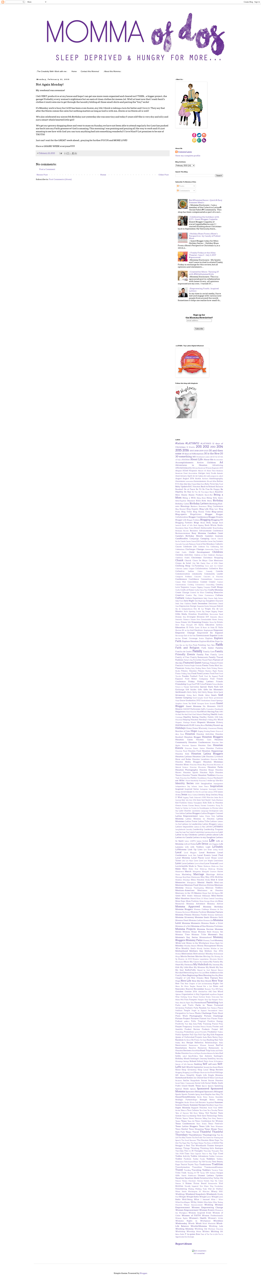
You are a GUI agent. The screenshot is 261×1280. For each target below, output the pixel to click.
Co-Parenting (198, 566)
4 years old (208, 457)
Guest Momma (193, 706)
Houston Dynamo (189, 745)
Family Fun (203, 654)
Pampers (193, 1000)
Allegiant (178, 471)
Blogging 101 (217, 520)
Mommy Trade (208, 940)
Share (220, 1067)
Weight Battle (192, 1197)
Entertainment (202, 635)
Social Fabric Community (184, 1083)
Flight (214, 671)
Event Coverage (189, 638)
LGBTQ (193, 841)
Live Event (208, 850)
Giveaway (180, 695)
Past (208, 1008)
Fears (210, 660)
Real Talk (219, 1040)
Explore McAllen (207, 641)
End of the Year (190, 636)
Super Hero (219, 1105)
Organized (204, 994)
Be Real (187, 492)
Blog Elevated (180, 509)
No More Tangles (188, 986)
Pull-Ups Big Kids (206, 1035)
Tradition (217, 1164)
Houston (190, 734)
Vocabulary (219, 1186)
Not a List (207, 986)
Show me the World (207, 1072)
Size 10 (206, 1078)
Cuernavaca (209, 595)
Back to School (208, 486)
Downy (220, 619)
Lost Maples (208, 861)
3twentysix (200, 457)
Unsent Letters (206, 1175)
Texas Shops (210, 1129)
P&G (182, 1000)
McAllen (219, 877)
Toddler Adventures (199, 1156)
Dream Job (186, 622)
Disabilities (203, 614)
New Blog (215, 975)
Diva (184, 617)
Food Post (214, 673)
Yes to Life (214, 1234)
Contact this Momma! (90, 71)
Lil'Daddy (217, 846)
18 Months (191, 447)
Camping (204, 538)
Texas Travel (192, 1132)
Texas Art (191, 1121)
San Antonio (206, 1056)
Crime (200, 595)
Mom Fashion (192, 901)
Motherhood (181, 951)
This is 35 (189, 1151)
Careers (219, 541)
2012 (206, 446)
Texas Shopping (196, 1129)
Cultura (219, 595)
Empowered (202, 633)
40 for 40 (216, 457)
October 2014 (191, 992)
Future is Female (182, 687)
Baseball (179, 489)
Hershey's (203, 720)
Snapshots (195, 1080)
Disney (178, 617)
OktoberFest (202, 992)
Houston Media (217, 759)
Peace (220, 1008)
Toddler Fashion (183, 1159)
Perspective (180, 1013)
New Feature (211, 978)
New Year (217, 980)
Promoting (179, 1032)
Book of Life (187, 525)
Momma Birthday (213, 907)
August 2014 (188, 478)
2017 (192, 451)
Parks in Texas (203, 1005)
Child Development (199, 552)
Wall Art (211, 1189)
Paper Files (190, 1003)
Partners (189, 1008)
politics (186, 1021)
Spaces (204, 1086)
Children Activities (184, 555)
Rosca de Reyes (195, 1053)
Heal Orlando (197, 714)
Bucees (186, 531)
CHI (221, 549)
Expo (217, 641)
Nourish (189, 989)
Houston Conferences (199, 742)
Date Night (189, 601)
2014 (220, 446)
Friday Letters (205, 681)
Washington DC (194, 1191)
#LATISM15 (206, 444)
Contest (220, 582)
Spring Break (200, 1094)
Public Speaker (182, 1035)
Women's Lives (215, 1218)
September (198, 1067)
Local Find (217, 855)
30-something (183, 456)
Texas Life (204, 1126)
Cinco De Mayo (200, 560)
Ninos (177, 986)
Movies (199, 956)
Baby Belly (183, 484)
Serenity (206, 1067)
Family (197, 651)
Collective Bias (216, 568)
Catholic (219, 544)
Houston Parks (215, 767)
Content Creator (207, 582)
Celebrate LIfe (190, 547)
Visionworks (212, 1183)
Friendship (180, 684)
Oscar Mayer (193, 997)
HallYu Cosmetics (207, 709)
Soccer (204, 1080)
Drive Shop (179, 625)
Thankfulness (195, 1135)
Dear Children (185, 604)
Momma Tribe (199, 934)
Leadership (198, 829)
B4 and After (211, 481)
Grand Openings (217, 700)
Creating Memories (214, 592)
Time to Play (207, 1154)
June (199, 800)
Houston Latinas (183, 756)
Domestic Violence (182, 619)
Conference (181, 579)
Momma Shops (190, 932)
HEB (216, 717)
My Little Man (186, 967)
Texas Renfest (181, 1129)
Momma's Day (215, 934)
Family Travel (216, 657)
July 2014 (192, 800)
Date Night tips (200, 601)
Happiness (180, 711)
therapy (178, 1148)
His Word (218, 720)
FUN (197, 684)
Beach (211, 492)
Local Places (197, 858)
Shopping (178, 1072)
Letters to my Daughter (204, 837)
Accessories (218, 460)
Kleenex (178, 805)
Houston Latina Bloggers (207, 753)
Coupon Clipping (196, 587)
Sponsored (203, 1088)
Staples (208, 1094)
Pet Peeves (190, 1013)
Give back (218, 692)
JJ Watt (178, 797)
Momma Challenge (201, 909)
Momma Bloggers (184, 909)
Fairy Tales (211, 645)
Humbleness (202, 778)
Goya (177, 700)
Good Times (208, 698)
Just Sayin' (206, 800)
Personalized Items (215, 1011)
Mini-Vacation (182, 898)
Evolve (201, 638)
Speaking (219, 1086)
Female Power (216, 663)
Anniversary (181, 476)
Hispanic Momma (206, 722)
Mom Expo (180, 901)
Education (180, 627)
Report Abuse (183, 1243)
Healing (206, 714)
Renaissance (181, 1045)
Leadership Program (213, 829)
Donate (193, 619)
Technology (212, 1116)
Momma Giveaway (184, 917)
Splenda (193, 1089)
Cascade (178, 544)
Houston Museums (198, 767)
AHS (221, 468)
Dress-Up (212, 622)
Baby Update (181, 486)
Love (178, 863)
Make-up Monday (215, 869)
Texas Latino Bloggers (186, 1126)
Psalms (220, 1032)
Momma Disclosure (182, 912)
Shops (197, 1072)
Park (221, 1003)
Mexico (198, 893)
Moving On (208, 956)
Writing (215, 1231)
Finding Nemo (200, 668)
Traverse (215, 1170)
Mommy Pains (194, 940)
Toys (196, 1164)
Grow (207, 703)
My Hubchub (201, 964)
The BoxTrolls (197, 1138)
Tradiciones (205, 1164)
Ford (201, 676)
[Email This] (65, 153)
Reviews (187, 1050)
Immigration (218, 784)
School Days (202, 1061)
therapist (219, 1146)
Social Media (211, 1083)
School (193, 1061)
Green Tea (187, 703)
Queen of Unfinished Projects (188, 1037)
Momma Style (204, 932)
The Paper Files (184, 1143)
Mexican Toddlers (214, 888)
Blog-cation (217, 512)
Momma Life (208, 920)
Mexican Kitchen (206, 885)
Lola (183, 861)
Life (212, 840)
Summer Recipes (198, 1105)
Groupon (200, 703)
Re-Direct (187, 1040)
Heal (190, 714)
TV (198, 1173)
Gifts (200, 690)
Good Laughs (197, 698)
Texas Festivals (215, 1124)
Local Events (204, 855)
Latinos (220, 824)
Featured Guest (192, 662)
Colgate (191, 569)
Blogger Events (215, 517)
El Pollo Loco (192, 627)
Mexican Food (191, 885)
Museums (179, 962)
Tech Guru (201, 1116)
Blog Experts (192, 509)
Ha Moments (209, 706)
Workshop (180, 1231)
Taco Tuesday (212, 1110)
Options (178, 994)
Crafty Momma (215, 590)
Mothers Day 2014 (214, 951)
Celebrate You (203, 547)
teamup (193, 1116)
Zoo (185, 1237)
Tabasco (184, 1110)
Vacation (179, 1178)
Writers (205, 1231)
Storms (211, 1097)
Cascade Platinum (189, 544)
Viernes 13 (179, 1183)
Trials (221, 1170)
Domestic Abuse (216, 617)
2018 (196, 451)
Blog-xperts (181, 514)
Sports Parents (188, 1094)
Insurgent (212, 789)
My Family (214, 962)
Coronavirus (200, 585)
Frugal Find (191, 684)
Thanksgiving (209, 1135)
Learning (199, 832)
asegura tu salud (216, 476)
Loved (220, 863)
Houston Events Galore (195, 748)
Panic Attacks (180, 1003)
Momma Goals (202, 917)
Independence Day (182, 786)
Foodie (185, 676)
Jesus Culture (193, 795)
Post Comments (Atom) (60, 179)
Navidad (179, 973)
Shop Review (216, 1070)
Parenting (212, 1002)
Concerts (197, 577)
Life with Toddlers (194, 847)
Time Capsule (195, 1154)
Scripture (219, 1061)
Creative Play (191, 595)
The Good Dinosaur (188, 1140)
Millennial (197, 896)
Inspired (179, 789)
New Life (186, 980)
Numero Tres (210, 989)
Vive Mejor (204, 1186)
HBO (221, 712)
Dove (198, 619)
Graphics (178, 703)
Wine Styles (208, 1202)
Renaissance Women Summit (201, 1045)
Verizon (200, 1181)
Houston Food (194, 751)
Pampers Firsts (217, 1000)
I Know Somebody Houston (195, 781)
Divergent (191, 617)
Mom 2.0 (199, 898)
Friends (219, 682)
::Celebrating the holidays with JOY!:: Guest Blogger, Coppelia (204, 218)
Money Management (206, 946)
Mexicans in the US (184, 893)
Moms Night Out (216, 943)
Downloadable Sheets (209, 619)
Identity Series (184, 783)
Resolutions (181, 1048)
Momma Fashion (198, 912)
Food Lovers (203, 673)
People (187, 1010)
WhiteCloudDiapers (182, 1202)
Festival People (189, 665)
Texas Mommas (217, 1126)
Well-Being (187, 1199)
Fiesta (205, 665)
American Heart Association (186, 473)
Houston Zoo (185, 778)
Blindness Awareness (199, 506)
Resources (202, 1048)
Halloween (195, 709)
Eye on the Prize (186, 645)
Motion (178, 954)
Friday (191, 681)
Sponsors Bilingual (195, 1091)
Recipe (190, 1042)
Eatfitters (219, 625)
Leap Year (185, 832)
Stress (212, 1100)
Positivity (179, 1024)
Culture (179, 598)
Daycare (219, 601)
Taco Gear (203, 1110)
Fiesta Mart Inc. (216, 665)
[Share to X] (70, 153)
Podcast (178, 1021)
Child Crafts (181, 552)
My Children (204, 962)
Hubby (193, 778)
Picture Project (182, 1018)
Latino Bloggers (209, 824)
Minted (193, 898)
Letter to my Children (186, 835)
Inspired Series (192, 789)
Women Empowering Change (207, 1207)
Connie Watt (180, 582)
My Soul (179, 970)
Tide (221, 1151)
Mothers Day (196, 951)
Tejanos (185, 1118)
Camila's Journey (214, 536)
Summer (219, 1102)
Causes (178, 547)
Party (196, 1008)
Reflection (199, 1043)
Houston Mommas (213, 762)
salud (185, 1056)
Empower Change (185, 633)
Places (214, 1018)
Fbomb (204, 660)
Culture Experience (194, 598)
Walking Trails (201, 1189)
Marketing (186, 874)
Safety (178, 1056)
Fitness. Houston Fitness (192, 671)
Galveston (194, 687)
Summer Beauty (182, 1105)
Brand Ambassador (203, 528)
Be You (195, 492)
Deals (177, 604)
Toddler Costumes (216, 1156)
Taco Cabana (193, 1110)
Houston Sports (190, 772)
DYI (195, 625)
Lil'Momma (181, 849)
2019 (201, 451)
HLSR (191, 725)
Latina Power (191, 821)
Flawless (208, 671)
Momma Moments (191, 923)
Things (186, 1148)
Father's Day (188, 660)
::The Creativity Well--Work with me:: (51, 71)
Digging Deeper (217, 611)
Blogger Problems (193, 520)
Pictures (195, 1018)
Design (193, 606)
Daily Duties (218, 598)
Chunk (179, 560)
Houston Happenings (212, 751)
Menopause (191, 883)
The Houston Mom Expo (208, 1140)
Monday (179, 946)
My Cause (194, 962)
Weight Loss (205, 1197)
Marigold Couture (209, 871)
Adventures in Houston (191, 465)
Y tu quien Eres (192, 1234)
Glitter (207, 695)
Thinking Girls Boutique (211, 1148)
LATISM (209, 827)
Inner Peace (204, 786)
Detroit (220, 606)
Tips (215, 1154)
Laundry (189, 829)
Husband (217, 778)
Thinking (195, 1148)
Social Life (200, 1083)
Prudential (212, 1032)
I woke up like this (214, 780)
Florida (220, 671)
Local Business (207, 852)
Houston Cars (203, 740)
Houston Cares (184, 740)
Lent (220, 832)
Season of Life (181, 1064)
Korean (184, 805)
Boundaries (179, 528)
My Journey (214, 965)
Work (198, 1223)
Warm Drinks (181, 1191)
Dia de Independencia (183, 609)
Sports (178, 1094)
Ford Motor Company (196, 679)
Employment (208, 630)
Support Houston (199, 1108)
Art (194, 476)
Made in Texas (196, 866)
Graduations (205, 700)
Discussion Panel (216, 614)
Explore (208, 638)
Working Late (216, 1226)
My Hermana (187, 965)
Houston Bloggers (212, 737)
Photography (195, 1016)
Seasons (190, 1064)
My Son (219, 967)
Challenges (190, 549)
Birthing (213, 504)
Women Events (207, 1210)
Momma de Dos (216, 909)
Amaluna (219, 471)
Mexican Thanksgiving (194, 888)
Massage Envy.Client (183, 877)
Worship (191, 1231)
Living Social (218, 850)
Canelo (183, 541)
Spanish (211, 1086)
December (203, 603)
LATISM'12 (218, 827)
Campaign (194, 539)
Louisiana (218, 861)
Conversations (180, 585)
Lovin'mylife (181, 866)
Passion (202, 1008)
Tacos (220, 1110)
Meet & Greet (217, 880)
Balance (219, 487)
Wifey (194, 1202)
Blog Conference (215, 506)
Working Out (201, 1229)
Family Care (208, 652)
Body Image (212, 523)
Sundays (210, 1105)
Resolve (192, 1048)
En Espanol (216, 633)
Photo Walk (181, 1016)
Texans (177, 1121)
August (178, 478)
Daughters (210, 601)
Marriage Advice (214, 874)
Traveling (187, 1170)
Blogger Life (180, 520)
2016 (185, 450)
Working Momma (184, 1229)
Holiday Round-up (214, 725)
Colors (200, 571)
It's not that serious (206, 792)
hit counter (199, 1253)
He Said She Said (181, 714)
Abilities (186, 460)
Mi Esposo (216, 893)
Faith (219, 644)
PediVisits (179, 1011)
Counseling (210, 585)
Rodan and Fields (216, 1051)
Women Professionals (212, 1216)
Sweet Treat (212, 1108)
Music (186, 962)
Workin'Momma (199, 1226)
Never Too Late (199, 973)
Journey (178, 800)
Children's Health (182, 558)
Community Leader (213, 574)
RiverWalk (196, 1051)
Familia (219, 648)
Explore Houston (190, 641)
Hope (194, 731)
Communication (182, 574)
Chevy (216, 549)
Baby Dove (200, 484)
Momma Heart (181, 920)
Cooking (190, 585)
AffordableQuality (183, 468)
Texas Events (201, 1124)
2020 (206, 451)
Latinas (213, 821)
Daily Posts (179, 601)
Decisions (213, 603)
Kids (205, 803)
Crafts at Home (187, 590)
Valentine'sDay (206, 1178)
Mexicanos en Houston (210, 890)
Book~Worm (210, 525)
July (187, 800)
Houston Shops (206, 770)
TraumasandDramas (213, 1167)
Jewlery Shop (217, 795)
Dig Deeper (206, 611)
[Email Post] (60, 153)
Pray (221, 1024)
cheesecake (209, 549)
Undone (212, 1173)
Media (207, 880)
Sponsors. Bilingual (213, 1091)
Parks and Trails (184, 1005)
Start (214, 1094)
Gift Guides (191, 690)
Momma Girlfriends (215, 915)
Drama (177, 622)
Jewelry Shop (204, 795)
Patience (214, 1008)
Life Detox (202, 843)
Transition (197, 1167)
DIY (207, 617)
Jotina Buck (218, 797)
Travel (179, 1169)
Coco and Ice (210, 566)
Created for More (197, 593)
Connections (206, 579)
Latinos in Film (199, 827)
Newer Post (42, 175)
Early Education (206, 625)
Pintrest (202, 1018)
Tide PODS (179, 1154)
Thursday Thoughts (211, 1151)
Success (202, 1102)
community (197, 574)
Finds (209, 668)
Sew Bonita (213, 1067)
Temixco (220, 1118)
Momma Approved (187, 906)
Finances (179, 668)
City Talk (195, 563)
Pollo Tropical (198, 1021)
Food (193, 673)
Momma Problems (214, 926)
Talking (201, 1113)
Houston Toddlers (207, 775)
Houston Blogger (192, 737)
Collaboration (201, 568)
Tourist (184, 1164)
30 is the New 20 (213, 453)
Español (213, 635)
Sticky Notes (202, 1097)
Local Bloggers (190, 853)
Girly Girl (196, 692)
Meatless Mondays (182, 880)
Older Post (164, 175)
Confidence (194, 579)
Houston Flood (181, 751)
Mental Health (205, 882)
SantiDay (212, 1059)
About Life (196, 459)
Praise (215, 1024)
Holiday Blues (200, 725)
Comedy (209, 571)
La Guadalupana (203, 808)
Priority (209, 1027)
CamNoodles (181, 538)
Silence (182, 1075)
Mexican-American (185, 890)
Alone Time (211, 471)
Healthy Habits (206, 717)
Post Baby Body (191, 1024)
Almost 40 (202, 471)
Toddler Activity (182, 1156)
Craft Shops (217, 587)
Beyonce (191, 501)
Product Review (192, 1029)
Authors (205, 479)
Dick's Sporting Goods (192, 611)
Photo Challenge (203, 1013)
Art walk (207, 476)
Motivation (187, 954)
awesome (189, 481)
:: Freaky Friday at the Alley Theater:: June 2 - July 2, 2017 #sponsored (202, 255)
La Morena (214, 808)
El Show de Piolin (208, 627)
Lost (201, 861)
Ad (221, 462)
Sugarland (210, 1102)
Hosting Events (209, 731)
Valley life (218, 1178)
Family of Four (182, 657)
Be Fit (198, 489)
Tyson (202, 1173)
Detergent (213, 606)
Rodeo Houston (182, 1053)
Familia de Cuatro (183, 652)
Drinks (220, 622)
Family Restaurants (199, 657)
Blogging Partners (183, 523)
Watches (206, 1191)
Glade (200, 695)
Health (214, 714)
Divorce (200, 617)
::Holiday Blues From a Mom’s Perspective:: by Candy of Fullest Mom (204, 236)
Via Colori (219, 1181)
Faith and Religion (187, 647)
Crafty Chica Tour (201, 590)
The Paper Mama (197, 1143)
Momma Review (205, 929)
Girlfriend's (180, 692)
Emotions (198, 630)
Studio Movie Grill (191, 1102)
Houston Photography (186, 770)
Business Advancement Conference (206, 531)
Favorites (197, 660)
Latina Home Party (207, 816)
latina (182, 813)
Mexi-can (218, 882)
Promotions (189, 1032)
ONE (210, 992)
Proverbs (203, 1032)
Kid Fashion (181, 803)
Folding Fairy (186, 674)
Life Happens (214, 844)
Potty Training (204, 1024)
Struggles (179, 1102)
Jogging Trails (188, 797)
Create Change (182, 592)
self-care (212, 1064)
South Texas (194, 1086)
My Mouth (210, 967)
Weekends (211, 1194)
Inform (194, 786)
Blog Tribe (186, 512)
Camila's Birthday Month (189, 536)
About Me (208, 459)
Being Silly (212, 498)
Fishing (214, 668)
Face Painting (199, 645)
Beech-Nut (209, 495)
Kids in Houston (215, 803)
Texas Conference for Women (209, 1121)
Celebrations (180, 549)
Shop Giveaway (189, 1070)
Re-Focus (195, 1040)
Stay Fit (219, 1094)
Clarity (202, 563)
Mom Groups (204, 901)
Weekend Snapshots (195, 1194)
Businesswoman (182, 533)
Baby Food (219, 484)
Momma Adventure (195, 904)
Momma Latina (196, 920)
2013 (212, 447)
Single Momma (215, 1075)
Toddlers (210, 1159)
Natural (214, 970)
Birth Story (207, 501)
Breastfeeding (218, 528)
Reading (210, 1040)
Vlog (211, 1186)
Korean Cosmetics (208, 805)
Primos (203, 1027)
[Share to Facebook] (73, 153)
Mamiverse (179, 871)
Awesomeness (199, 481)
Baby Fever (210, 484)
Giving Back (192, 695)
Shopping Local (188, 1072)
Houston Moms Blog (198, 765)
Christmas (196, 557)
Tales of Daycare (182, 1113)
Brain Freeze (189, 528)
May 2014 (209, 877)
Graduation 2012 (193, 700)
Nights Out (218, 983)
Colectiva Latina (181, 569)
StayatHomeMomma (185, 1097)
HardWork (202, 712)
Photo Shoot (217, 1013)
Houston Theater (189, 775)
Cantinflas (203, 541)
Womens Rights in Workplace (192, 1221)
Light (208, 847)
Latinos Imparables (184, 827)
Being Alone (201, 498)
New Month (206, 981)
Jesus (184, 794)
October (179, 991)
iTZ (215, 792)
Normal (199, 986)
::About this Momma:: (112, 71)
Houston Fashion (214, 748)
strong (220, 1100)
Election (178, 630)
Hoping (200, 731)
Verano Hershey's (189, 1181)
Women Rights (181, 1218)
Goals (214, 695)
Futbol (202, 684)
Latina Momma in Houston (200, 819)
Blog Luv (213, 509)
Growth (212, 703)
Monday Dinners (190, 946)
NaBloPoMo (190, 970)
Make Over (193, 869)
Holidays (180, 728)
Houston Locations (201, 759)
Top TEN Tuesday (205, 1162)
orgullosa (213, 994)
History (219, 722)
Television (198, 1118)
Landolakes (196, 811)
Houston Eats (204, 745)
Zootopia (191, 1237)
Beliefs (220, 498)
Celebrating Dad (216, 547)
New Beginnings (190, 975)
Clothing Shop (182, 566)
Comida (219, 571)
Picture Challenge (213, 1016)
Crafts (177, 590)
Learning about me (211, 832)
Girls (189, 692)
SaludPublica (193, 1056)
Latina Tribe (204, 821)
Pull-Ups (194, 1035)
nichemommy (207, 984)
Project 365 (217, 1029)
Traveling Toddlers (201, 1170)
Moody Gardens (203, 948)
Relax (221, 1043)
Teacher (213, 1113)
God (220, 695)
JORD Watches (208, 797)
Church (188, 560)
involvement (186, 792)
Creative (179, 595)
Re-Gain (203, 1040)
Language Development (210, 811)
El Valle (219, 627)
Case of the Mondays (205, 544)
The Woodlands (198, 1146)
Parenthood (200, 1002)
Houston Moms (182, 765)
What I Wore (217, 1199)
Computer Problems (183, 577)
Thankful (205, 1131)
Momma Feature (215, 912)
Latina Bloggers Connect (212, 813)
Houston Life (198, 756)
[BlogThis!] (68, 153)
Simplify (190, 1075)
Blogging (205, 519)
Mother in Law (217, 948)
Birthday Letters (199, 503)
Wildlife (200, 1202)
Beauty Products (196, 495)
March (188, 871)
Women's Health (197, 1218)
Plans (220, 1018)
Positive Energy (215, 1021)
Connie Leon (185, 152)
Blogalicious (195, 514)
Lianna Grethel (202, 841)
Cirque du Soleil (183, 563)
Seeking (198, 1064)
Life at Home (190, 844)
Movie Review (188, 956)
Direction (192, 614)
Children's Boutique (215, 555)
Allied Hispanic (189, 471)
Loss (196, 861)
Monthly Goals (188, 948)
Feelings (205, 663)
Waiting (191, 1189)
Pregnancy (187, 1027)
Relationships (211, 1043)
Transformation (182, 1167)
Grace (182, 700)
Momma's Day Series (186, 937)
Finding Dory (190, 668)
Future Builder (217, 684)
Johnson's (197, 797)
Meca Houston (197, 880)
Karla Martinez (217, 800)
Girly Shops (207, 692)
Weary (214, 1191)
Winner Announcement (193, 1205)
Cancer (213, 539)
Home (74, 71)
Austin (198, 478)
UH (207, 1173)
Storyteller (219, 1097)
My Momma (199, 967)
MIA (184, 896)
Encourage (179, 636)
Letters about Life (214, 835)
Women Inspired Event (199, 1213)
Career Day (212, 541)
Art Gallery (199, 476)
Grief (194, 703)
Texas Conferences (185, 1123)
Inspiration (216, 786)
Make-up (203, 869)
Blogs (196, 522)
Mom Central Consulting (213, 898)
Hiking (210, 720)
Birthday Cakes (182, 504)
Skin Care (214, 1078)
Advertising (217, 465)
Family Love (216, 655)
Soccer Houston (215, 1080)
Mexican (179, 885)
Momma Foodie (199, 915)
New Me (196, 981)
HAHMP (186, 709)
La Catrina (184, 808)
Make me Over (217, 866)
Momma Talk (217, 932)
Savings (186, 1061)
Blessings (185, 506)
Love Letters (188, 863)
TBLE (207, 1113)
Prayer (178, 1026)
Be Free (205, 489)
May (203, 877)
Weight (182, 1197)
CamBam (212, 533)
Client (221, 563)
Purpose (219, 1034)
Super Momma (182, 1108)
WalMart (219, 1189)
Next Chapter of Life (193, 984)
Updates (219, 1175)
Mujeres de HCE (185, 959)
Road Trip (205, 1050)
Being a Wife (189, 498)
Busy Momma (199, 533)
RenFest (219, 1045)
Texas (184, 1121)
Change (200, 549)
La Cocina (192, 808)
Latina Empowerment (186, 816)
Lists (200, 849)
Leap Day (178, 832)
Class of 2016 (211, 563)
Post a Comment (47, 169)
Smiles (186, 1080)
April (189, 476)
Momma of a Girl (183, 926)
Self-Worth (187, 1067)
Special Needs (182, 1089)
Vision (188, 1183)
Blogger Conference (198, 517)
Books (220, 525)
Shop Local (203, 1070)
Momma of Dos (198, 926)
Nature (220, 970)
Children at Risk (200, 555)
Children (217, 552)
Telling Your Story (209, 1118)
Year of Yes (205, 1234)
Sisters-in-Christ (195, 1078)
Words (191, 1223)
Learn (192, 832)
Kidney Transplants (195, 803)
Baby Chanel (192, 484)
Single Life (201, 1075)
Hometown (212, 728)
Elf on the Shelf (188, 630)
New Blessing (204, 975)
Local (178, 852)
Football (194, 676)
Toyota (191, 1164)
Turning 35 (191, 1173)
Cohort (220, 566)
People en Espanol (199, 1011)
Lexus (187, 841)
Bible (198, 501)
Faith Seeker (207, 648)
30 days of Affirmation (193, 454)
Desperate (200, 606)
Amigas (201, 473)
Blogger (208, 514)
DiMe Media (181, 614)
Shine (178, 1070)
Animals (220, 473)
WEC (221, 1191)
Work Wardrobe (208, 1223)
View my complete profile (187, 156)
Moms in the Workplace (197, 943)
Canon (188, 541)
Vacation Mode (192, 1178)
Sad (221, 1053)
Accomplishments (184, 462)
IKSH (197, 784)
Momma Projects (185, 929)
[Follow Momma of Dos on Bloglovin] (186, 418)
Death (194, 603)
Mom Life (214, 901)
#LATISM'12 (192, 443)
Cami (220, 533)
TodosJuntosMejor (191, 1162)
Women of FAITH (191, 1215)
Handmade (219, 709)
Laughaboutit (180, 829)
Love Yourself (211, 863)
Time (186, 1154)
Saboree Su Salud (213, 1053)
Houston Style (207, 772)
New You (179, 983)
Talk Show (194, 1113)
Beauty (184, 495)
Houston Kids (182, 754)
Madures (206, 866)
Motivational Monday (203, 954)
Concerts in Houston (213, 577)
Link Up (192, 849)
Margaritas (197, 871)
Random (179, 1040)
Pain (186, 1000)
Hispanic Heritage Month (185, 722)
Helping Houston (190, 720)
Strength (203, 1100)
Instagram (204, 789)
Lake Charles (185, 811)
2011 (199, 446)
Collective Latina (184, 571)
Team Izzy (185, 1116)
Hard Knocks (191, 712)
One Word (218, 992)
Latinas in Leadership (192, 824)
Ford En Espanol (211, 676)
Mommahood (205, 937)
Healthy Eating (190, 717)
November (199, 989)
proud (197, 1032)
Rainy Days (217, 1037)
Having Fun (213, 711)
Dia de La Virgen (202, 609)
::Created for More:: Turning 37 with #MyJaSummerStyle (204, 273)
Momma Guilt (216, 917)
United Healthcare (188, 1176)
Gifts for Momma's (213, 689)
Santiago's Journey (198, 1059)
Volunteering (181, 1189)
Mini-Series (217, 896)
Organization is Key (190, 994)
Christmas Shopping (213, 558)
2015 (178, 450)
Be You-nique (203, 492)
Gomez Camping (183, 698)
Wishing (208, 1205)
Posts (181, 186)
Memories (180, 882)
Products (206, 1029)
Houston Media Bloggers (188, 762)
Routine (204, 1053)
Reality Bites (180, 1043)
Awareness (180, 481)
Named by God (203, 970)
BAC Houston (194, 487)
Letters (201, 835)
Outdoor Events (205, 997)
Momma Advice (215, 904)
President (196, 1027)
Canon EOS (195, 541)
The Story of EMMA (211, 1143)
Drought (189, 625)
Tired (220, 1154)
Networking (188, 973)
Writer (198, 1231)
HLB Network (182, 725)
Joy (183, 800)
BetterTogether (180, 501)
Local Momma (182, 858)
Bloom (202, 523)
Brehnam (178, 531)
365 (194, 457)
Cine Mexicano (216, 560)
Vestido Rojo (209, 1181)
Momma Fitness (183, 915)
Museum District (216, 959)
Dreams (205, 622)
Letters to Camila (183, 837)
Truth (183, 1173)
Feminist (179, 665)
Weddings (180, 1194)
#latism (179, 443)
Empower (218, 630)
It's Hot (195, 792)
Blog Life (203, 509)
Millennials (206, 896)
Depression (184, 606)
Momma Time (182, 934)
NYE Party (219, 989)
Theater (210, 1146)
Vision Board (199, 1183)
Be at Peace (189, 489)
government (218, 698)
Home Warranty (199, 728)
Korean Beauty (194, 805)
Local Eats (192, 855)
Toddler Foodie (199, 1159)
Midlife (189, 896)
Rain (210, 1037)
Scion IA (212, 1061)
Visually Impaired (191, 1186)
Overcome (215, 997)
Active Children (206, 462)
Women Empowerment (187, 1210)
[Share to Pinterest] (75, 153)
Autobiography (216, 478)
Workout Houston (215, 1229)
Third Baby (179, 1151)
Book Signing (198, 525)
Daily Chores (208, 598)
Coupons (206, 587)
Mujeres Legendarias (200, 959)
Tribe (177, 1173)
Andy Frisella (211, 473)
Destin (206, 606)
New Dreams (197, 978)
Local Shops (211, 858)
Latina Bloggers (193, 813)
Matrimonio (195, 877)
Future (208, 684)
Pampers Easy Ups (204, 1000)
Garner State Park (209, 687)
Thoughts (198, 1151)
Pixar (209, 1019)
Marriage (198, 874)
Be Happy (215, 489)
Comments (184, 191)
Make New (181, 869)
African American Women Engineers (205, 468)
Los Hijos (189, 861)
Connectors (218, 579)
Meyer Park (206, 893)
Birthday (218, 500)
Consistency (192, 582)
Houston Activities (205, 734)
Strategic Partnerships (186, 1100)
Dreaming (196, 622)
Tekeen (191, 1118)
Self (205, 1064)
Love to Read (199, 863)
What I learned (201, 1199)
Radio (205, 1037)
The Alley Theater (185, 1138)
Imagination (206, 783)
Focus (178, 673)
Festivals (198, 665)
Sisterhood (180, 1078)
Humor (210, 778)
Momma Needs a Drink (212, 923)
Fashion (179, 660)
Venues (178, 1181)
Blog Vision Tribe (201, 512)
